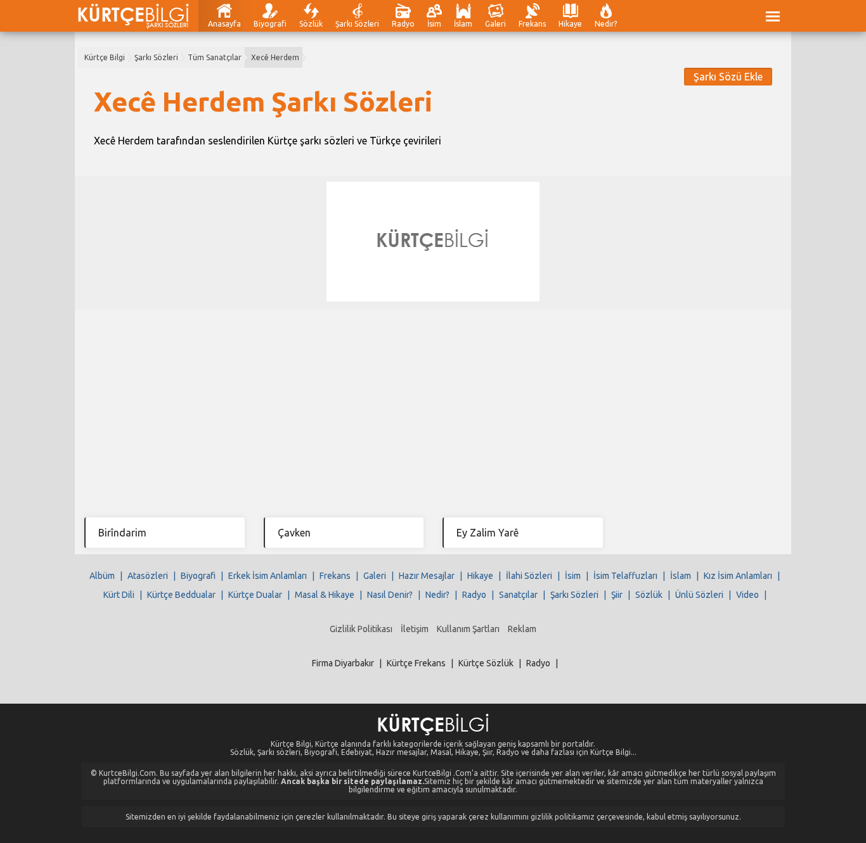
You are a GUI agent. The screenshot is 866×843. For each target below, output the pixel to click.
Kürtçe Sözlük (486, 663)
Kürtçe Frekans (416, 663)
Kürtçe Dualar (255, 595)
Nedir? (606, 24)
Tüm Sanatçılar (215, 57)
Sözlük (311, 24)
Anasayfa (224, 24)
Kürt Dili (118, 595)
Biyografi (270, 24)
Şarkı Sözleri (357, 24)
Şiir (617, 595)
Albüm (102, 576)
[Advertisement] (433, 404)
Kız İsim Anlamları (738, 576)
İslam (463, 24)
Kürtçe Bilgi (104, 57)
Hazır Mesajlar (427, 576)
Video (747, 595)
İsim (434, 24)
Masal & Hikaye (324, 595)
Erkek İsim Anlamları (267, 576)
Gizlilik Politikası (361, 629)
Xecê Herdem (275, 57)
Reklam (522, 629)
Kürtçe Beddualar (181, 595)
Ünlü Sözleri (699, 595)
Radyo (403, 24)
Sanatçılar (518, 595)
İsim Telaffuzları (625, 576)
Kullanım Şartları (468, 629)
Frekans (532, 24)
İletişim (415, 629)
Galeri (495, 24)
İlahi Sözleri (529, 576)
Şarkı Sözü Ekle (728, 76)
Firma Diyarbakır (343, 663)
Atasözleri (147, 576)
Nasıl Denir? (390, 595)
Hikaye (570, 24)
